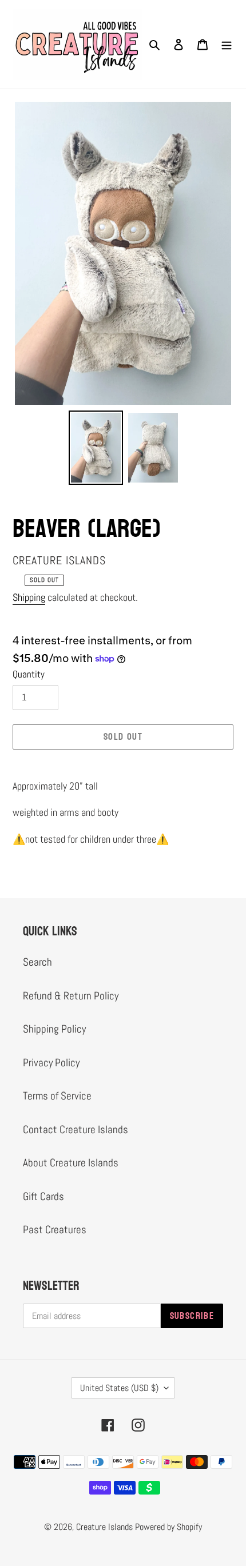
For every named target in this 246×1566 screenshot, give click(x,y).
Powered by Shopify (168, 1527)
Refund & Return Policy (70, 996)
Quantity (29, 674)
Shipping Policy (54, 1029)
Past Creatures (54, 1229)
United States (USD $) (119, 1388)
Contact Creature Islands (75, 1129)
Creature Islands (104, 1527)
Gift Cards (43, 1196)
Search (37, 962)
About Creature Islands (70, 1162)
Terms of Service (57, 1096)
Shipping (29, 597)
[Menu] (227, 44)
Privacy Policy (51, 1062)
